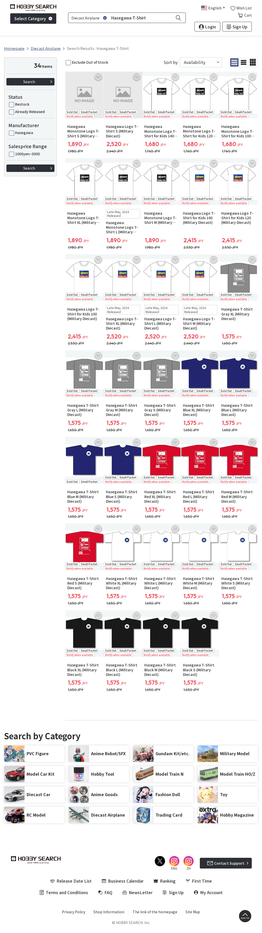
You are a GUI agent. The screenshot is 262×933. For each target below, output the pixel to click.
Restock (22, 104)
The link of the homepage (155, 911)
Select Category (30, 18)
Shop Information (108, 911)
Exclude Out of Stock (90, 62)
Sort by (170, 62)
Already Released (30, 111)
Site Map (192, 911)
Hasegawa (24, 132)
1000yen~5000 (27, 153)
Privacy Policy (73, 911)
